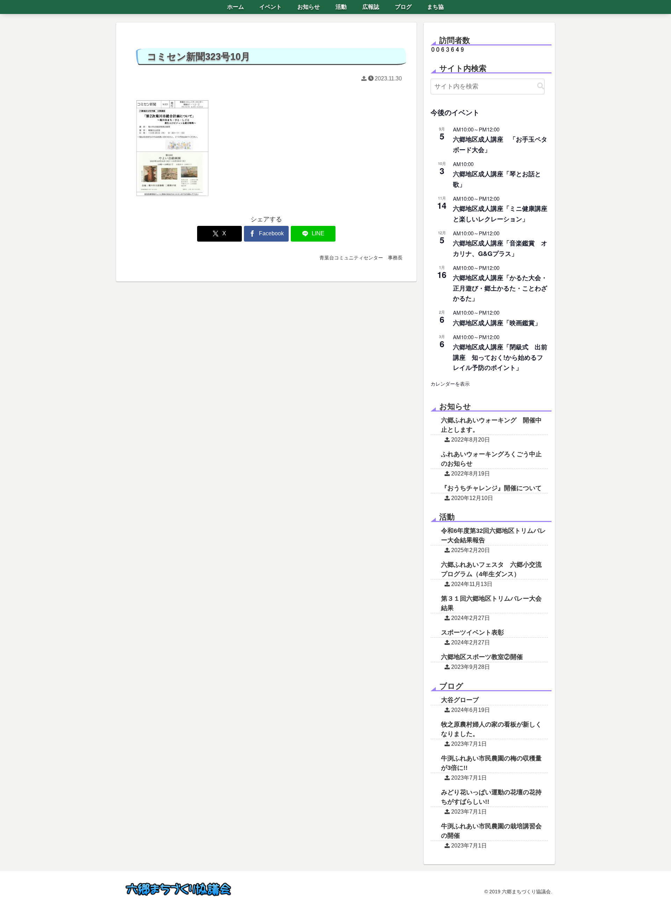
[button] (540, 86)
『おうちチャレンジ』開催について (491, 488)
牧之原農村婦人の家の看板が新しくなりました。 (491, 729)
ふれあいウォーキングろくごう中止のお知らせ (491, 459)
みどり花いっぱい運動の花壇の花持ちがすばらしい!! (491, 797)
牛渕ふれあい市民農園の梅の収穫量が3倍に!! (491, 763)
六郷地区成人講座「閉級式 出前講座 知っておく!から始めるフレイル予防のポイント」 (500, 357)
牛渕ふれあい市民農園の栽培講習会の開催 (491, 831)
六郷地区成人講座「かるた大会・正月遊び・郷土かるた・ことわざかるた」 (500, 287)
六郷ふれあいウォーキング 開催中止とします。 (491, 425)
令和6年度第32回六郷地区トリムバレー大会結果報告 (493, 535)
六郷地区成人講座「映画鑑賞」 (497, 322)
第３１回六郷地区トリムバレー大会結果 (491, 603)
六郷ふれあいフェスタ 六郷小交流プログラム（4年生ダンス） (491, 569)
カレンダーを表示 (450, 383)
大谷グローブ (460, 699)
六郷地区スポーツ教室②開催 (482, 656)
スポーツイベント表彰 (472, 632)
